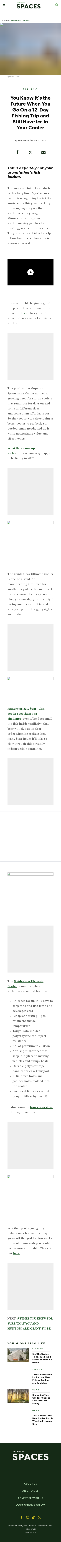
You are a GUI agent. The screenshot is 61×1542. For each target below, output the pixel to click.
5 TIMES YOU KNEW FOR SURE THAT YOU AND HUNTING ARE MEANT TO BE (30, 1323)
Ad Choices (30, 1490)
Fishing (5, 20)
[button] (4, 5)
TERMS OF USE (31, 1529)
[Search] (56, 4)
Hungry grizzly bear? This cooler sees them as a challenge (26, 713)
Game (36, 1390)
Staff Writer (24, 141)
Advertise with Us (30, 1498)
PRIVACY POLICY (30, 1532)
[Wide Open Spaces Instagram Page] (27, 1517)
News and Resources (20, 20)
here (16, 1253)
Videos (37, 1369)
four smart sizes (41, 1107)
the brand (22, 313)
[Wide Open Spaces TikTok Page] (33, 1517)
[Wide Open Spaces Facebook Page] (22, 1517)
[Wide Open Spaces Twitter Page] (39, 1517)
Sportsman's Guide (14, 77)
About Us (30, 1483)
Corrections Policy (30, 1505)
